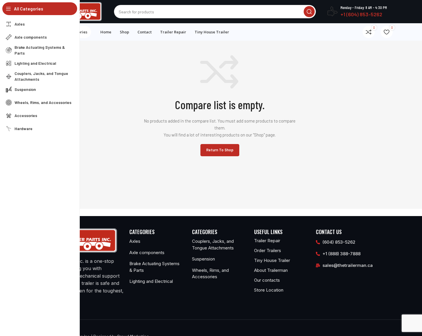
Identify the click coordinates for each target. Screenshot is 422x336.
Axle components (146, 252)
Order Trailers (267, 250)
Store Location (268, 290)
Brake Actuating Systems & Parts (154, 267)
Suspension (203, 259)
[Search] (309, 11)
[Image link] (82, 239)
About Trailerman (271, 270)
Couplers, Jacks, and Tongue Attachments (213, 244)
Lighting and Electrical (151, 281)
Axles (134, 241)
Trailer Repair (267, 240)
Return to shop (219, 150)
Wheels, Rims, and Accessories (210, 273)
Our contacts (267, 280)
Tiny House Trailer (272, 260)
